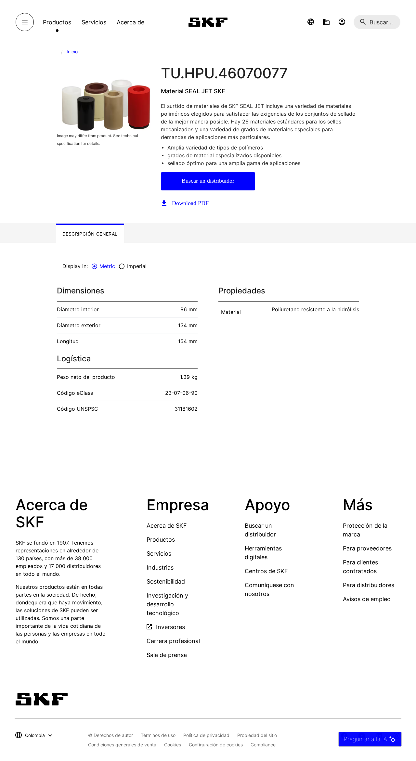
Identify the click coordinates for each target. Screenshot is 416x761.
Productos (161, 539)
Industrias (160, 567)
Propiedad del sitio (257, 735)
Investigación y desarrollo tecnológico (167, 604)
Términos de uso (158, 735)
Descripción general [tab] (90, 234)
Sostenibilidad (166, 581)
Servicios (159, 553)
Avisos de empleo (367, 599)
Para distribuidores (368, 585)
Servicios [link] (94, 22)
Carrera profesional (173, 641)
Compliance (263, 744)
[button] (311, 22)
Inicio (72, 51)
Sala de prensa (167, 654)
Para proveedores (367, 548)
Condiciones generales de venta (122, 744)
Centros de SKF (266, 571)
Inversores (169, 627)
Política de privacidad (206, 735)
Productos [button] (57, 22)
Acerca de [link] (130, 22)
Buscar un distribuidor (208, 180)
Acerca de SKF (167, 525)
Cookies (172, 744)
